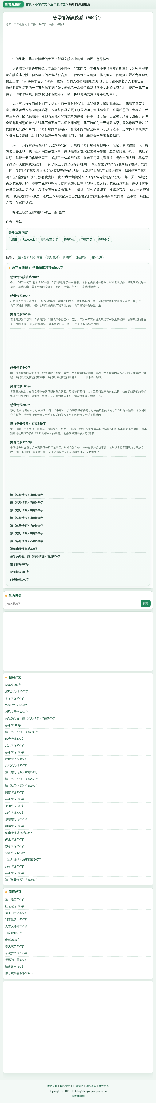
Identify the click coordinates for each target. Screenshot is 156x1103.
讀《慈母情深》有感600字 (26, 525)
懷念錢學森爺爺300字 (19, 973)
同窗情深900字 (14, 792)
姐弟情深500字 (14, 826)
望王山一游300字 (16, 912)
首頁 (29, 4)
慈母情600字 (13, 725)
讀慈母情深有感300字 (24, 548)
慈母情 (67, 257)
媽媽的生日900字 (16, 959)
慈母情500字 (13, 684)
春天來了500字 (14, 946)
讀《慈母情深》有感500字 (26, 510)
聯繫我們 (78, 1085)
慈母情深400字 (19, 571)
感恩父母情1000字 (16, 691)
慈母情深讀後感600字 (19, 832)
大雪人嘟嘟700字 (16, 926)
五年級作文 (58, 4)
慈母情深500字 (14, 738)
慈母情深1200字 (15, 852)
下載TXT (86, 239)
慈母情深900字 (19, 564)
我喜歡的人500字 (16, 919)
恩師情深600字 (14, 806)
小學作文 (41, 4)
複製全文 (104, 239)
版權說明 (65, 1085)
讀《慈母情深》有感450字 (26, 502)
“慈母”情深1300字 (16, 705)
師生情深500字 (14, 839)
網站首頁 (52, 1085)
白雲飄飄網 (78, 1096)
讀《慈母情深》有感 (30, 257)
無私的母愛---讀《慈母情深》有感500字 (35, 556)
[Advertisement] (78, 42)
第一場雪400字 (14, 899)
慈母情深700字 (14, 812)
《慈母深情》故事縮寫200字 (23, 859)
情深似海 (96, 257)
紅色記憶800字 (14, 906)
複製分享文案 (49, 239)
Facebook (28, 239)
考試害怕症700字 (16, 953)
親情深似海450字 (16, 758)
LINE (14, 239)
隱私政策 (91, 1085)
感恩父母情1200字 (16, 711)
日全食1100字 (13, 933)
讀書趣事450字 (14, 966)
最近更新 (104, 1085)
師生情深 (81, 257)
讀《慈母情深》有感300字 (26, 494)
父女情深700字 (14, 745)
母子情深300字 (14, 698)
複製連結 (70, 239)
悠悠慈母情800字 (16, 765)
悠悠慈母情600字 (16, 819)
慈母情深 (52, 257)
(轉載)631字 (12, 939)
